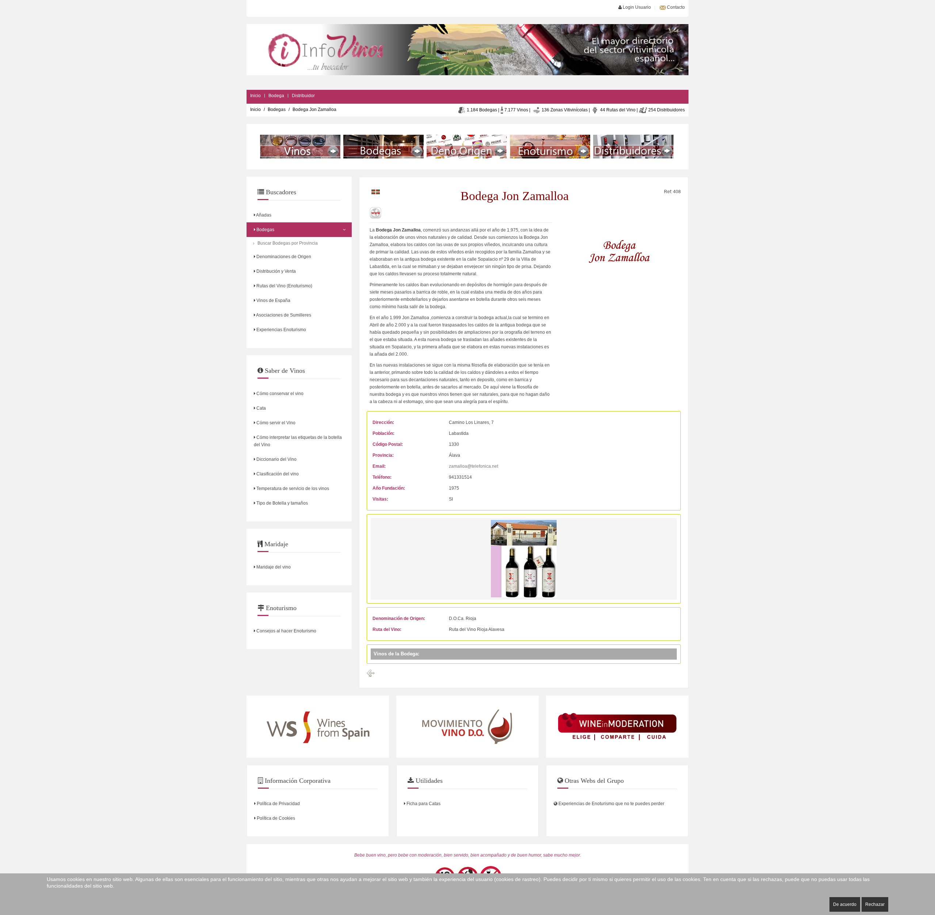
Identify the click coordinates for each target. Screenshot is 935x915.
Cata (260, 408)
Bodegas (277, 109)
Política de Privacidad (278, 803)
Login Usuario (636, 7)
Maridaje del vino (273, 567)
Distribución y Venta (275, 271)
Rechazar (875, 904)
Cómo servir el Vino (275, 422)
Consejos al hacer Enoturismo (285, 630)
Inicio (255, 95)
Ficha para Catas (422, 803)
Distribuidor (303, 95)
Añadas (263, 215)
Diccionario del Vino (276, 459)
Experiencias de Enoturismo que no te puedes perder (610, 803)
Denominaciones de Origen (283, 256)
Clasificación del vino (277, 473)
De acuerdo (844, 904)
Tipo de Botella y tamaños (281, 503)
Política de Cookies (275, 818)
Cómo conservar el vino (279, 393)
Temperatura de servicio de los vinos (292, 488)
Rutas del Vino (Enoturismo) (283, 285)
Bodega (276, 95)
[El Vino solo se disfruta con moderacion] (617, 727)
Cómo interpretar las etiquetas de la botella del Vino (298, 441)
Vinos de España (272, 300)
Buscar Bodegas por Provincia (287, 243)
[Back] (371, 673)
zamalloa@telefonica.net (473, 466)
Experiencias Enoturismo (280, 329)
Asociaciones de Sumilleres (283, 315)
